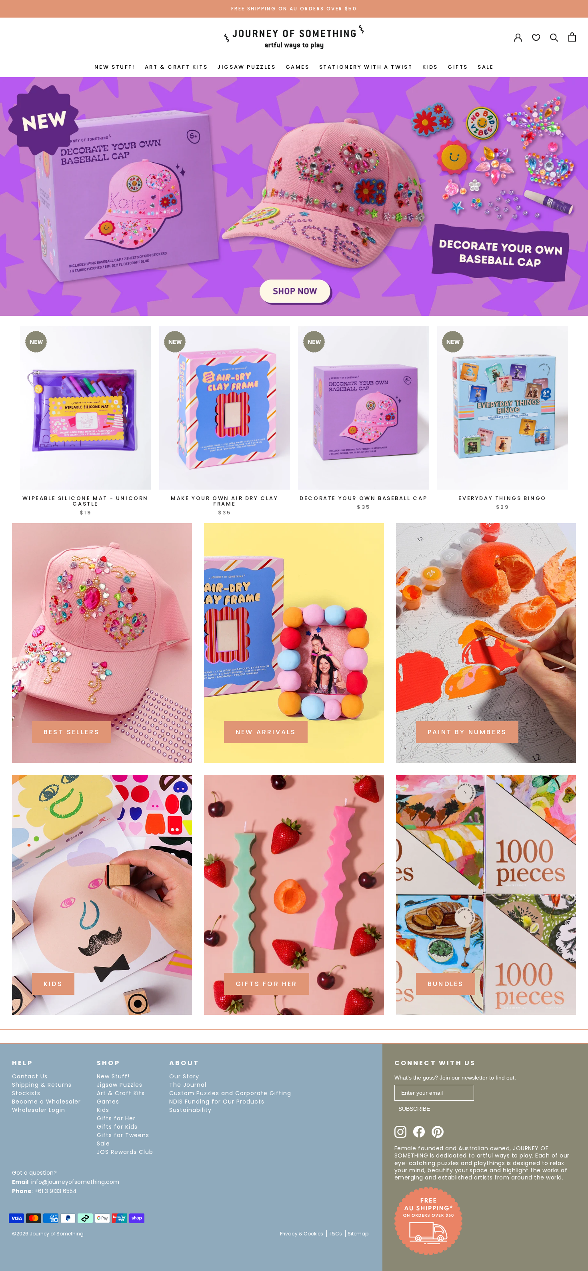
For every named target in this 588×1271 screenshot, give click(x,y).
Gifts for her (267, 983)
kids (53, 983)
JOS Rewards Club (125, 1152)
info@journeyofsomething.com (75, 1182)
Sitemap (358, 1233)
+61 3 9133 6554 (55, 1191)
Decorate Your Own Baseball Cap (363, 498)
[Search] (554, 37)
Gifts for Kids (117, 1127)
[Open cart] (572, 37)
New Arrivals (266, 732)
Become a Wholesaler (46, 1102)
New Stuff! (113, 1076)
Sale (103, 1143)
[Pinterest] (438, 1132)
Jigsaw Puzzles (119, 1085)
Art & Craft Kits (121, 1093)
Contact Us (30, 1076)
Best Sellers (72, 732)
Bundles (446, 983)
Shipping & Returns (42, 1085)
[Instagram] (400, 1132)
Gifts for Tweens (123, 1135)
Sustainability (190, 1110)
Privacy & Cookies (301, 1233)
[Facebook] (419, 1132)
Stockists (26, 1093)
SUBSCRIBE (414, 1109)
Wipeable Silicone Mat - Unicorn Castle (85, 501)
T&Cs (335, 1233)
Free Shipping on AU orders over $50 (294, 8)
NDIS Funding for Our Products (216, 1102)
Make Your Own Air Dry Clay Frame (224, 501)
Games (108, 1102)
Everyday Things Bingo (502, 498)
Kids (103, 1110)
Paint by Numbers (467, 732)
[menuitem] (115, 66)
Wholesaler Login (38, 1110)
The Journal (187, 1085)
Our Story (184, 1076)
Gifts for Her (116, 1118)
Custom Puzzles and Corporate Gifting (230, 1093)
